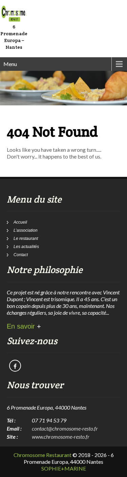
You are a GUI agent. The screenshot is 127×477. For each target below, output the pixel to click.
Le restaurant (26, 238)
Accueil (20, 222)
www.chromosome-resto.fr (60, 436)
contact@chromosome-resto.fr (65, 428)
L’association (26, 230)
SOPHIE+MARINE (63, 468)
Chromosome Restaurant (42, 455)
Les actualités (26, 246)
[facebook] (15, 366)
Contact (21, 254)
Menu (10, 64)
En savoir (24, 326)
